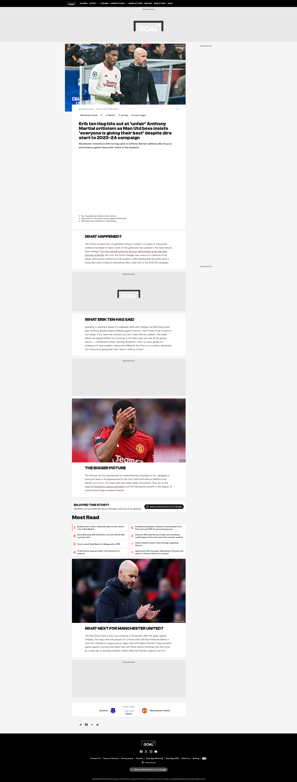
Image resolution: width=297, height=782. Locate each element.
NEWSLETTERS (135, 3)
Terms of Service (110, 758)
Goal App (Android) (154, 758)
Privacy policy (127, 758)
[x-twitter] (146, 752)
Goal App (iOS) (172, 758)
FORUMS (104, 3)
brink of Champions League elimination (105, 486)
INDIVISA (148, 3)
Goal (105, 779)
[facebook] (141, 752)
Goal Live (186, 758)
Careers (139, 758)
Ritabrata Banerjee (86, 109)
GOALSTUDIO (160, 3)
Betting (196, 758)
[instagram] (151, 752)
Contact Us (95, 758)
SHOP (170, 3)
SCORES (83, 3)
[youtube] (156, 752)
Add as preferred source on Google (166, 507)
